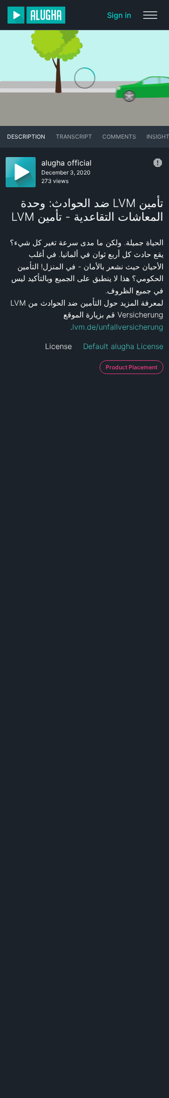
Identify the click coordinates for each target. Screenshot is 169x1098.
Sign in (119, 15)
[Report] (157, 162)
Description (26, 136)
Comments (119, 136)
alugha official (66, 162)
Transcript (74, 136)
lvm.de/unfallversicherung (117, 327)
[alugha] (36, 15)
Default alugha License (123, 346)
